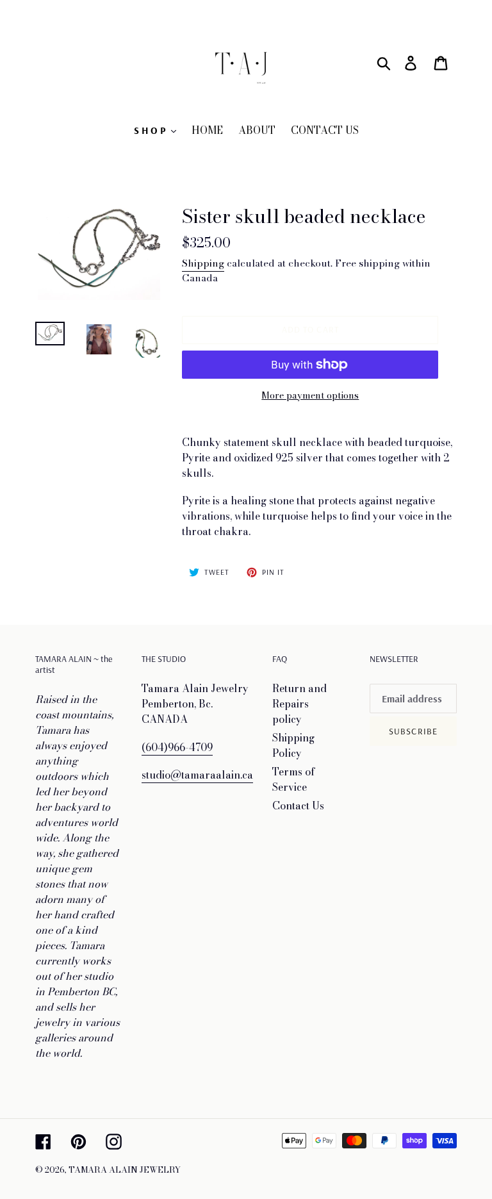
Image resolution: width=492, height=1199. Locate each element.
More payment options (310, 395)
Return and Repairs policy (299, 704)
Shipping (203, 263)
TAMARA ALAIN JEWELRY (125, 1169)
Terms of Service (293, 779)
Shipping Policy (293, 745)
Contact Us (298, 805)
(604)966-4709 (177, 747)
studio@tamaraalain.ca (197, 774)
